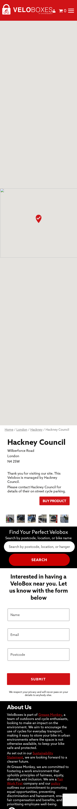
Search (39, 559)
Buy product (54, 501)
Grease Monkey (50, 715)
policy (55, 783)
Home (9, 430)
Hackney (36, 430)
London (21, 430)
